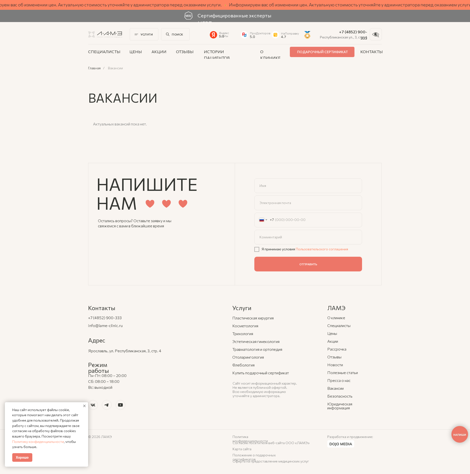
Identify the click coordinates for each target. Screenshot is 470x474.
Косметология (245, 325)
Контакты (371, 51)
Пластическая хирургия (253, 318)
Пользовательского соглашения (322, 249)
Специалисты (104, 51)
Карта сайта (242, 449)
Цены (135, 51)
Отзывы (185, 51)
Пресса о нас (339, 380)
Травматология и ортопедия (257, 349)
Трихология (242, 333)
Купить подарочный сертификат (260, 372)
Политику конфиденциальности (38, 441)
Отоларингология (248, 357)
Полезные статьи (342, 372)
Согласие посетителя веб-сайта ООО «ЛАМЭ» (271, 443)
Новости (335, 364)
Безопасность (339, 396)
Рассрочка (336, 349)
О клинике (336, 317)
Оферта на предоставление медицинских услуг (271, 461)
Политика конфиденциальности (250, 439)
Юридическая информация (339, 405)
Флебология (243, 365)
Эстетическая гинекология (256, 341)
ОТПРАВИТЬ (308, 264)
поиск (177, 34)
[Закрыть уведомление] (84, 405)
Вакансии (335, 388)
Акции (159, 51)
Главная (94, 68)
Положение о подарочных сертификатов (254, 457)
